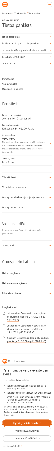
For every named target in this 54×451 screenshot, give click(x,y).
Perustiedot (8, 79)
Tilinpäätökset (9, 177)
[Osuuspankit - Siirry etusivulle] (5, 4)
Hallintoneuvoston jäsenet (14, 283)
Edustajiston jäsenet (11, 293)
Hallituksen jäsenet (11, 273)
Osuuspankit (7, 13)
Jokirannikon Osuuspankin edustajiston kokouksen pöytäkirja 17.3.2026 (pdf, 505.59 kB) (26, 316)
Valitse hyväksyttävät (27, 430)
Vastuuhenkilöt (9, 84)
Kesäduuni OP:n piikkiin (13, 56)
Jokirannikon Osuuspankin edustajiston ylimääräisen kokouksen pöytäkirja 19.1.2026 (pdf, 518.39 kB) (26, 329)
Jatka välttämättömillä (27, 438)
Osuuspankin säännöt (12, 207)
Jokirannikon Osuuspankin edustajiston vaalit (24, 50)
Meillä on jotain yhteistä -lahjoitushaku (21, 43)
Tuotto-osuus (8, 63)
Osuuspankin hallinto (12, 89)
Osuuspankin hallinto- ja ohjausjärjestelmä (23, 197)
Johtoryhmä (8, 245)
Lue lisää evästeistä (11, 446)
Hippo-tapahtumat (11, 36)
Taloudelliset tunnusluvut (14, 187)
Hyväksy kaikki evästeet (27, 423)
